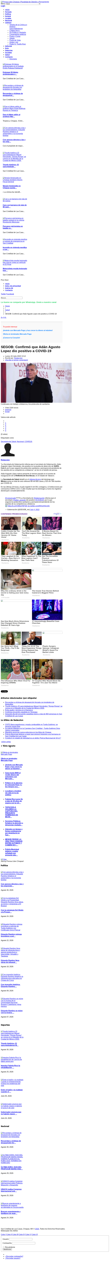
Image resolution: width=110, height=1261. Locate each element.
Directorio (13, 59)
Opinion (8, 23)
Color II (9, 1234)
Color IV (22, 1234)
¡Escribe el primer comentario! (16, 360)
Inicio (7, 10)
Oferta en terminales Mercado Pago (17, 334)
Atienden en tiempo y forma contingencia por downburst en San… (13, 832)
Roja (7, 48)
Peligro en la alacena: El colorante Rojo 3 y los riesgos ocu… (14, 785)
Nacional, (21, 441)
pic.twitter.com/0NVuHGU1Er (39, 506)
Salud (7, 55)
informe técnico (35, 479)
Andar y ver (13, 42)
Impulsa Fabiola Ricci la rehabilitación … (10, 1066)
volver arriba (6, 742)
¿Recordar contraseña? (14, 1256)
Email (7, 412)
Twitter (3, 294)
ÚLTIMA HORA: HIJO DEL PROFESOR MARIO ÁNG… (12, 1168)
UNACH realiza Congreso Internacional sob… (11, 1190)
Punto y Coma (14, 36)
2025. (37, 1229)
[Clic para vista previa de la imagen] (36, 402)
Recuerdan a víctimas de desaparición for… (11, 1142)
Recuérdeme (10, 1247)
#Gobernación (39, 498)
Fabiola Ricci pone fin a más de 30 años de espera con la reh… (14, 801)
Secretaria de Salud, (9, 441)
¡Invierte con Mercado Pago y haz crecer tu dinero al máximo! (28, 330)
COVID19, (28, 441)
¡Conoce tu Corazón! (11, 338)
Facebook (10, 294)
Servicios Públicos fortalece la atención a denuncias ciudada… (14, 823)
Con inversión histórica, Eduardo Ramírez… (10, 985)
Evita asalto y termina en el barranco (19, 710)
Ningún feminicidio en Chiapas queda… (12, 187)
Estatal (8, 16)
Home (7, 306)
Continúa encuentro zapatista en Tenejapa (21, 712)
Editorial (8, 46)
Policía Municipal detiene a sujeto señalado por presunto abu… (12, 852)
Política (8, 14)
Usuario (6, 1239)
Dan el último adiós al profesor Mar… (11, 115)
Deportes (9, 50)
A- (5, 317)
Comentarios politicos (17, 34)
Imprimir (8, 410)
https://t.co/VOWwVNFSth (17, 506)
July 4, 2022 (34, 509)
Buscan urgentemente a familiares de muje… (10, 1212)
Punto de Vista (15, 40)
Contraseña (7, 1243)
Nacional (8, 20)
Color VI (34, 1234)
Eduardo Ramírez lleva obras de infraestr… (10, 961)
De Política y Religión (17, 32)
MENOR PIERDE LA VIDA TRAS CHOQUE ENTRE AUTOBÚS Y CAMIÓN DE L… (14, 842)
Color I (3, 1234)
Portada (8, 12)
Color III (15, 1234)
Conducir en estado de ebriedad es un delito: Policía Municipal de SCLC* (33, 738)
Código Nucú (14, 30)
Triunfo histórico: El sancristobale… (11, 166)
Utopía (12, 38)
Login (3, 6)
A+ (2, 317)
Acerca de (9, 288)
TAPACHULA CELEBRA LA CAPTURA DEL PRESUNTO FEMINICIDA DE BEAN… (11, 812)
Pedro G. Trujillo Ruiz (17, 44)
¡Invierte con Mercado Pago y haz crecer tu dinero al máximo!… (14, 767)
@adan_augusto (19, 500)
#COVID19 (39, 500)
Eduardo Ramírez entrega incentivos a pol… (11, 935)
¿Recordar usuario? (12, 1258)
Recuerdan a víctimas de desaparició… (13, 94)
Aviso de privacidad (13, 286)
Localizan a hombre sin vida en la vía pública (13, 793)
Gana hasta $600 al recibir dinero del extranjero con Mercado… (13, 776)
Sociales (8, 53)
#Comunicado (10, 498)
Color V (28, 1234)
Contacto (9, 57)
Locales (8, 18)
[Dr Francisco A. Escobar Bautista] (4, 859)
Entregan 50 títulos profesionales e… (10, 73)
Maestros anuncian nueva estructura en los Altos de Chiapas (28, 732)
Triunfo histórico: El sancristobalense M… (9, 1044)
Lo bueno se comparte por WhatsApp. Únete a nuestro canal (28, 302)
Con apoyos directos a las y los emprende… (12, 885)
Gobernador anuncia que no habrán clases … (11, 1113)
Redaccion (18, 358)
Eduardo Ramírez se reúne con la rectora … (12, 1012)
